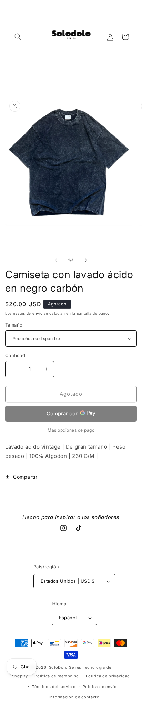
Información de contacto (74, 697)
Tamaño (13, 325)
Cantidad (15, 355)
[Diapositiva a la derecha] (86, 260)
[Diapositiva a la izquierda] (55, 260)
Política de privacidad (108, 675)
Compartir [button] (25, 477)
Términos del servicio (54, 686)
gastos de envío (28, 313)
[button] (18, 36)
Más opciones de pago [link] (71, 430)
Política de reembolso (56, 675)
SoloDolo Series (65, 667)
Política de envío (100, 686)
